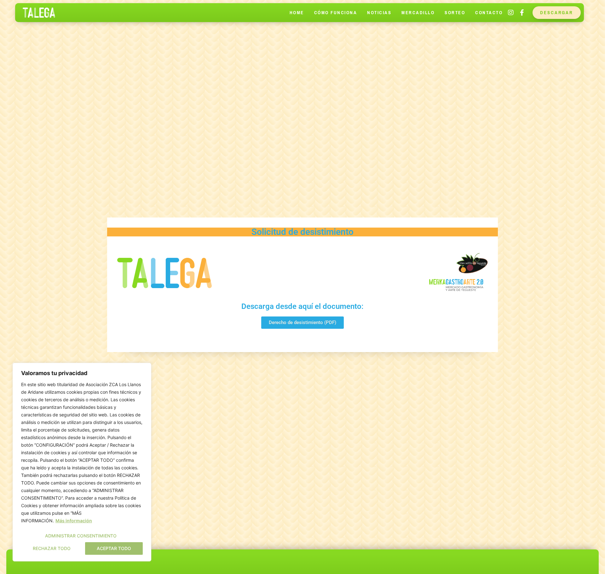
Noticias (379, 12)
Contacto (489, 12)
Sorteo (455, 12)
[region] (82, 462)
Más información (73, 520)
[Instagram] (511, 13)
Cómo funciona (335, 12)
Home (297, 12)
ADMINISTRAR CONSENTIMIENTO (81, 535)
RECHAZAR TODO (52, 548)
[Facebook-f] (522, 13)
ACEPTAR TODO (114, 548)
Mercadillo (418, 12)
